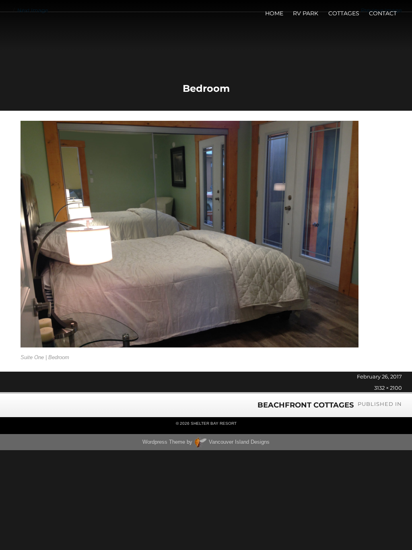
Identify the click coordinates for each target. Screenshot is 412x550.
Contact (383, 13)
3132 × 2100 (388, 388)
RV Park (305, 13)
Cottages (343, 13)
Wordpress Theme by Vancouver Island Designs (206, 442)
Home (274, 13)
